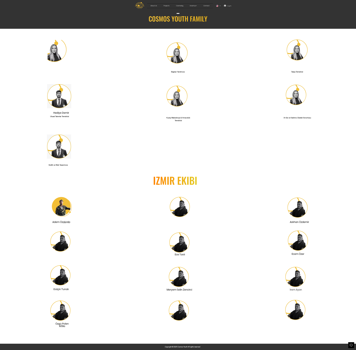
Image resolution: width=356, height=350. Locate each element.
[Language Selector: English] (218, 6)
